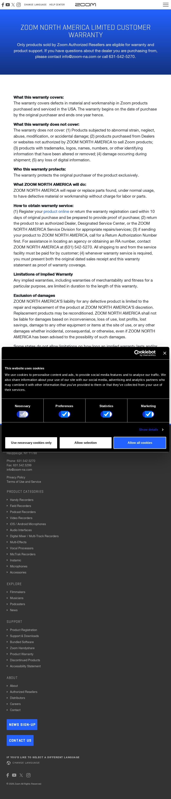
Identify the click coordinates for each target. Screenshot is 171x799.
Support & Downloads (24, 636)
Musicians (16, 598)
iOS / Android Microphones (28, 524)
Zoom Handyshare (22, 648)
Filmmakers (17, 592)
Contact (15, 710)
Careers (15, 704)
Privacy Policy (16, 477)
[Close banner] (164, 353)
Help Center (57, 5)
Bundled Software (22, 642)
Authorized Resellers (23, 692)
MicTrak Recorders (22, 554)
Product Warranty (21, 654)
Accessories (18, 572)
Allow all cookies (140, 442)
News (14, 610)
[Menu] (166, 4)
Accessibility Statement (25, 666)
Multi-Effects (18, 542)
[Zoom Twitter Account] (13, 4)
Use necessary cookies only (31, 442)
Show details (148, 429)
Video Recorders (21, 518)
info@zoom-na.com (19, 469)
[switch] (64, 414)
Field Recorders (20, 506)
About (14, 686)
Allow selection (85, 442)
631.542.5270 (26, 461)
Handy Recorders (21, 500)
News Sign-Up (22, 725)
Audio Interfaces (21, 530)
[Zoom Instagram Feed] (18, 4)
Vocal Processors (21, 548)
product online (56, 212)
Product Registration (23, 630)
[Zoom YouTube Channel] (8, 4)
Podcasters (17, 604)
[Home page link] (85, 4)
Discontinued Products (25, 660)
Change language (35, 5)
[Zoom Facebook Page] (3, 4)
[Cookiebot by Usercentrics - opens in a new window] (137, 353)
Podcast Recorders (23, 512)
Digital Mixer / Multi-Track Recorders (34, 536)
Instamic (15, 560)
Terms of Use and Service (24, 481)
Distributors (17, 698)
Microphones (18, 566)
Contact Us (20, 741)
